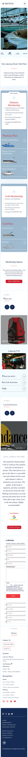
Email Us (6, 649)
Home (4, 720)
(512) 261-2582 (14, 43)
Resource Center (8, 727)
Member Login (14, 37)
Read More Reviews (14, 527)
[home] (7, 4)
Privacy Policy (7, 735)
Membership (6, 722)
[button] (25, 4)
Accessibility (7, 737)
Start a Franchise (9, 725)
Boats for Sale (8, 731)
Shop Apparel (7, 733)
